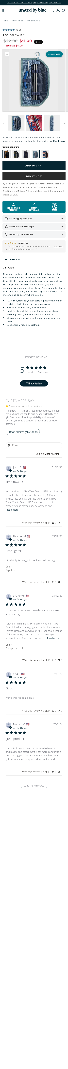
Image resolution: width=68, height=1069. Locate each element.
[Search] (52, 10)
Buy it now (34, 176)
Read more (59, 141)
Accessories (17, 20)
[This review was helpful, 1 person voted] (53, 582)
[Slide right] (64, 123)
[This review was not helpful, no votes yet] (59, 523)
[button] (63, 10)
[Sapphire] (35, 154)
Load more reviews (34, 785)
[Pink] (45, 154)
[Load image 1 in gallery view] (16, 123)
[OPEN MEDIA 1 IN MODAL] (34, 80)
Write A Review (34, 383)
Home (5, 20)
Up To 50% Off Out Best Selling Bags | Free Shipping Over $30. (34, 3)
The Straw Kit (33, 20)
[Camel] (6, 154)
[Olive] (16, 154)
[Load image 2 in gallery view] (34, 123)
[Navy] (26, 154)
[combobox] (49, 453)
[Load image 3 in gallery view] (52, 123)
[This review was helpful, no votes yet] (53, 523)
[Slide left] (3, 123)
